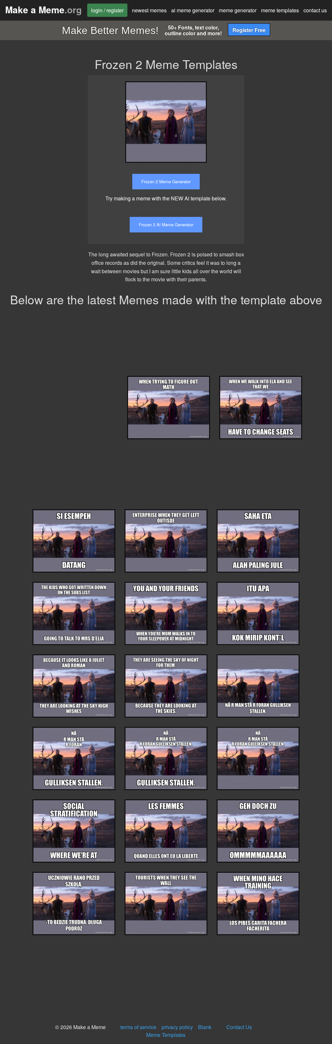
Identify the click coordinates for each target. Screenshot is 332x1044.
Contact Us (239, 1027)
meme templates (280, 10)
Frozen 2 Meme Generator (166, 181)
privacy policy (177, 1027)
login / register (107, 10)
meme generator (237, 10)
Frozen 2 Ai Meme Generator (166, 224)
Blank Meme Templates (178, 1030)
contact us (315, 10)
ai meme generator (192, 10)
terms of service (138, 1027)
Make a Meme (43, 9)
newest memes (149, 10)
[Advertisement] (293, 172)
